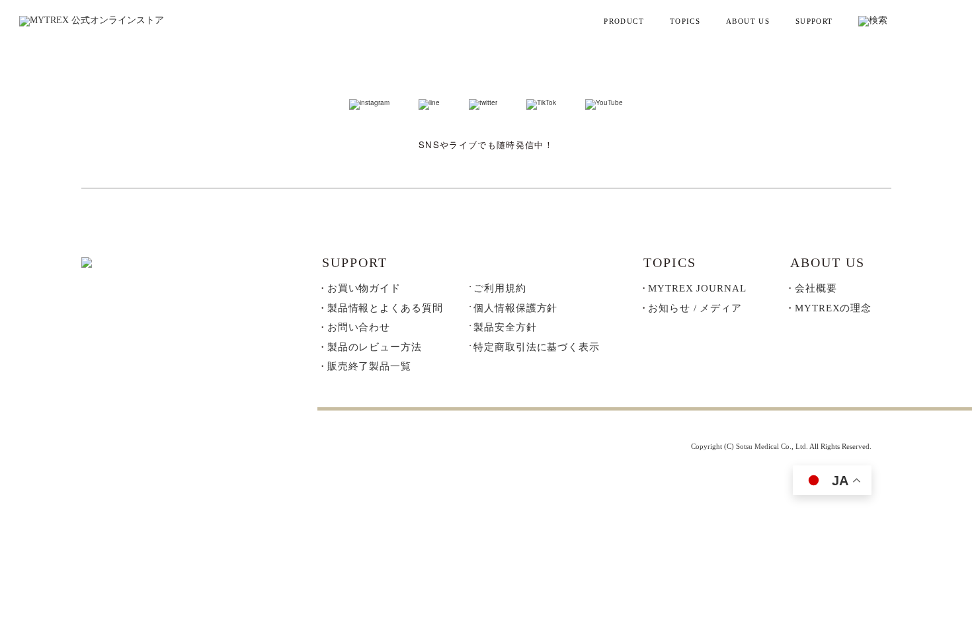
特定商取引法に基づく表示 (536, 347)
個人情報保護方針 (515, 308)
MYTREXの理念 (833, 308)
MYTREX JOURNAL (697, 288)
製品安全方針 (504, 328)
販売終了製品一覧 (369, 366)
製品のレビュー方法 (374, 347)
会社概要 (816, 288)
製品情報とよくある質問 (385, 308)
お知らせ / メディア (695, 308)
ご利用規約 (499, 289)
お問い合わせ (358, 327)
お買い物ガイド (364, 288)
